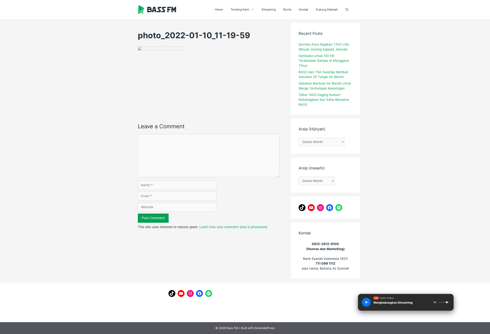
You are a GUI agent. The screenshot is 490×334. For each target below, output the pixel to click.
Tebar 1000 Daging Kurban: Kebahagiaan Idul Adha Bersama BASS (324, 99)
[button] (347, 9)
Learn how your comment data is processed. (233, 227)
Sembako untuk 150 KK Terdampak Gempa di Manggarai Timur (324, 60)
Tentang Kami (240, 9)
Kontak (303, 9)
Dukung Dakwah (327, 9)
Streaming (269, 9)
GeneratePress (264, 328)
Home (219, 9)
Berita (287, 9)
